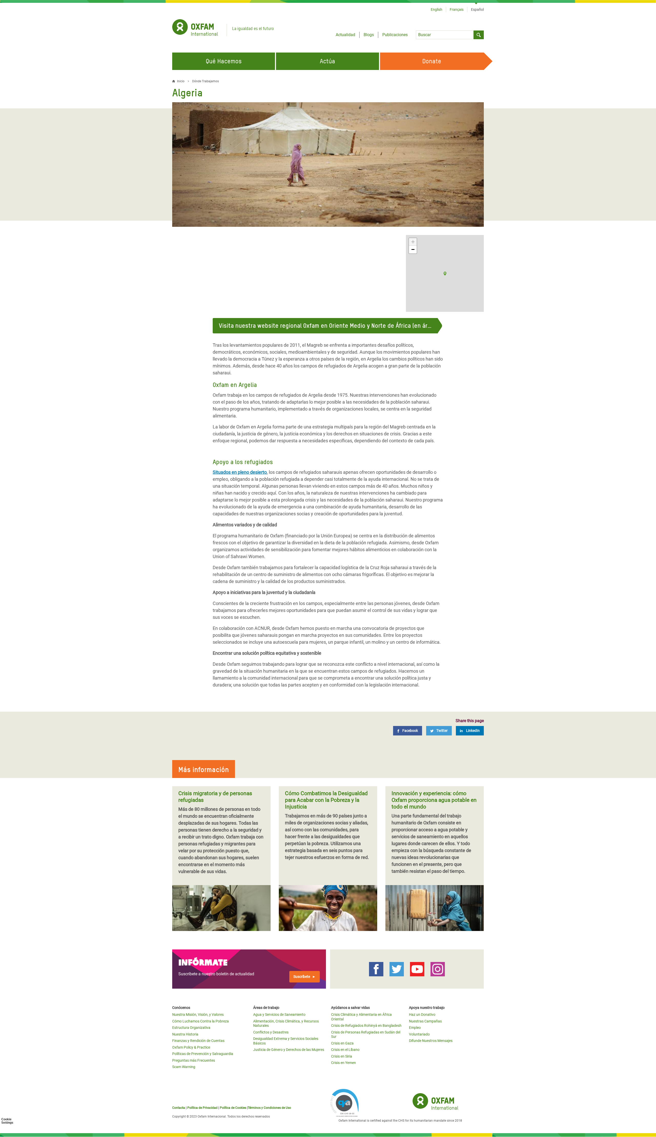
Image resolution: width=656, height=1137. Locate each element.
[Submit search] (479, 34)
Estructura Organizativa (191, 1028)
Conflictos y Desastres (271, 1032)
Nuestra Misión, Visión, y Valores (198, 1014)
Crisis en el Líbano (345, 1050)
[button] (445, 273)
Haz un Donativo (422, 1014)
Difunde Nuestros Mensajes (431, 1041)
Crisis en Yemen (343, 1063)
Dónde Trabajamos (205, 81)
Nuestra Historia (185, 1034)
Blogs (369, 34)
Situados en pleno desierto (240, 472)
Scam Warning (183, 1067)
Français (457, 9)
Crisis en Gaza (342, 1043)
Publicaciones (395, 34)
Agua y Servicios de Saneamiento (279, 1014)
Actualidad (345, 34)
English (436, 9)
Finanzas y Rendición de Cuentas (198, 1041)
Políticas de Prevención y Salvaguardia (202, 1054)
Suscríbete (301, 977)
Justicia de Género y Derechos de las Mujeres (288, 1050)
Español (477, 9)
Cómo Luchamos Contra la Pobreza (200, 1021)
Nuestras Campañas (425, 1021)
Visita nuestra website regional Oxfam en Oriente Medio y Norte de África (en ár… (325, 325)
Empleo (415, 1028)
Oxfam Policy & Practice (191, 1047)
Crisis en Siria (341, 1056)
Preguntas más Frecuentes (193, 1060)
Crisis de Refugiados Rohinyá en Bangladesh (366, 1025)
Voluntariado (419, 1034)
